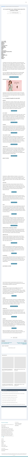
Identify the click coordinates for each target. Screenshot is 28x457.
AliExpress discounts (14, 263)
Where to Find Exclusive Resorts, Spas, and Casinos (19, 369)
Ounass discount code (14, 132)
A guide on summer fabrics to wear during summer (19, 384)
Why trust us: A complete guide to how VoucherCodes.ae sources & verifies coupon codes (13, 404)
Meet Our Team (3, 441)
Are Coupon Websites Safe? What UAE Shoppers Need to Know (10, 391)
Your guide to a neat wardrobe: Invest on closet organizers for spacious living (7, 384)
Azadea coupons (14, 328)
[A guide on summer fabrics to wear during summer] (20, 377)
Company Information (18, 424)
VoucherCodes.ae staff (15, 12)
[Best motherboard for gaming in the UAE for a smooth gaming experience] (8, 362)
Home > (2, 6)
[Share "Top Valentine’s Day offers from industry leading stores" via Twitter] (15, 337)
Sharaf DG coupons (14, 316)
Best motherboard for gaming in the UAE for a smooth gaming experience (7, 369)
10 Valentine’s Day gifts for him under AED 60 (13, 98)
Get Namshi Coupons (14, 110)
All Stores (2, 443)
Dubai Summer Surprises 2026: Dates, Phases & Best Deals (9, 395)
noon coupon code (14, 253)
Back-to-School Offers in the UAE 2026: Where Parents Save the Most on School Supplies (13, 393)
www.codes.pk (3, 450)
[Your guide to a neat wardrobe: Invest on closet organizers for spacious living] (8, 377)
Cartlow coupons (14, 295)
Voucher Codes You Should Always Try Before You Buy (9, 400)
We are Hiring (16, 425)
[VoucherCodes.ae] (4, 422)
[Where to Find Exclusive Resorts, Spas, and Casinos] (20, 362)
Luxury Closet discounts (14, 144)
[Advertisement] (14, 413)
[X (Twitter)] (1, 436)
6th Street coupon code (14, 122)
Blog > (4, 6)
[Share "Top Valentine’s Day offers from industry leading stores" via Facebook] (13, 337)
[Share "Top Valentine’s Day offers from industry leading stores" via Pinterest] (16, 337)
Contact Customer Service (18, 423)
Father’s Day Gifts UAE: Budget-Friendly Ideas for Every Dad (9, 397)
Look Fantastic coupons (14, 225)
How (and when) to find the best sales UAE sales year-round (9, 402)
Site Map (2, 442)
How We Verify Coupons (4, 446)
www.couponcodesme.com (4, 449)
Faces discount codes (14, 202)
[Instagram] (3, 436)
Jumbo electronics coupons (14, 306)
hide (5, 41)
